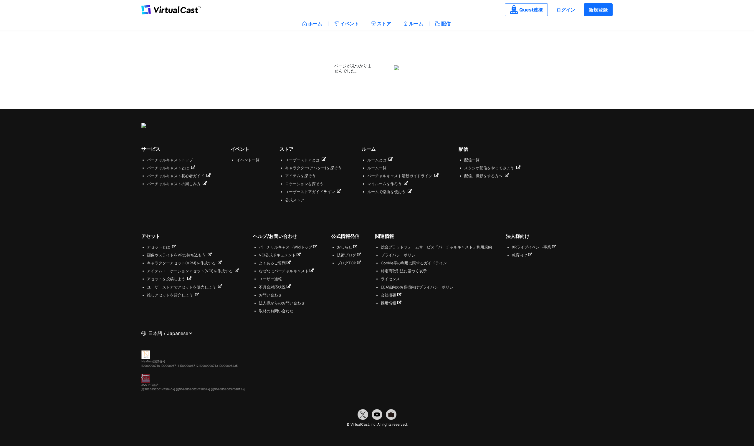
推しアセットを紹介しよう (170, 295)
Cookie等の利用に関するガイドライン (414, 263)
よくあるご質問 (272, 263)
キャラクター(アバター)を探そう (313, 168)
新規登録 (598, 10)
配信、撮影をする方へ (484, 176)
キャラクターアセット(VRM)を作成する (182, 263)
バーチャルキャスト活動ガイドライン (400, 176)
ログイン (565, 10)
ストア (384, 23)
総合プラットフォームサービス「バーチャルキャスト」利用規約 (436, 247)
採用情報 (388, 303)
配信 (446, 23)
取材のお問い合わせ (276, 311)
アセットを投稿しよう (166, 279)
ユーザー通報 (270, 279)
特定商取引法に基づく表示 (404, 271)
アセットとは (159, 247)
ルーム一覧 (376, 168)
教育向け (519, 255)
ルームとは (377, 160)
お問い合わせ (270, 295)
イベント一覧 (248, 160)
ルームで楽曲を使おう (387, 192)
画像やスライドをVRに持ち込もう (177, 255)
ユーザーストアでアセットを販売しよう (182, 287)
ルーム (416, 23)
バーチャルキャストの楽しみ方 (174, 184)
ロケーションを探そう (304, 184)
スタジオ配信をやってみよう (489, 168)
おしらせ (344, 247)
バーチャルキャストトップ (170, 160)
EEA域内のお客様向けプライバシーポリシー (419, 287)
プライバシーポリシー (400, 255)
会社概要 (388, 295)
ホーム (315, 23)
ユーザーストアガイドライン (310, 192)
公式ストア (294, 200)
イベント (349, 23)
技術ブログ (346, 255)
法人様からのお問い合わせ (282, 303)
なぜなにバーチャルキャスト (284, 271)
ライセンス (390, 279)
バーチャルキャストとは (168, 168)
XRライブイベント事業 (531, 247)
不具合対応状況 (272, 287)
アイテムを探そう (300, 176)
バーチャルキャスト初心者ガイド (176, 176)
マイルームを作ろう (385, 184)
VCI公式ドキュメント (277, 255)
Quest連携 (531, 10)
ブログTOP (346, 263)
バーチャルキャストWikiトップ (285, 247)
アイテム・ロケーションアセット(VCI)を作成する (190, 271)
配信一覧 (471, 160)
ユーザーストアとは (303, 160)
